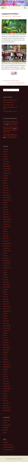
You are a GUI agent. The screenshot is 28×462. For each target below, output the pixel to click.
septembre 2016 (7, 366)
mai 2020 (5, 294)
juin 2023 (5, 229)
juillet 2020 (5, 289)
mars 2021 (5, 277)
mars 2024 (5, 212)
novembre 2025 (6, 168)
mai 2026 (5, 154)
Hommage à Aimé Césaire (10, 80)
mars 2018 (5, 340)
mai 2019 (5, 316)
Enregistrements (7, 425)
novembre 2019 (6, 306)
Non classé (5, 430)
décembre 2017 (6, 347)
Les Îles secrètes (13, 124)
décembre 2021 (6, 260)
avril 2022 (5, 255)
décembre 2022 (6, 243)
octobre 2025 (6, 171)
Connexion (5, 442)
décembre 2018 (6, 325)
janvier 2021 (6, 282)
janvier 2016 (6, 383)
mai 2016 (5, 374)
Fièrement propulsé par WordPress (14, 459)
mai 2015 (5, 395)
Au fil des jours (17, 16)
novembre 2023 (6, 221)
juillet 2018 (5, 333)
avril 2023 (5, 234)
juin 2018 (5, 335)
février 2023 (6, 238)
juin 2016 (5, 371)
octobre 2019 (6, 308)
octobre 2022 (6, 248)
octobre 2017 (6, 350)
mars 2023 (5, 236)
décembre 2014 (6, 408)
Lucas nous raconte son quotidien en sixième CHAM (11, 130)
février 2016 (6, 381)
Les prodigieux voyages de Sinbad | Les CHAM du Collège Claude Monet (11, 123)
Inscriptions (6, 427)
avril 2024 (5, 209)
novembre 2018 (6, 328)
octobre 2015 (6, 391)
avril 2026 (5, 156)
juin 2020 (5, 292)
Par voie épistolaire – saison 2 (10, 111)
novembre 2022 (6, 246)
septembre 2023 (7, 226)
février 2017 (6, 359)
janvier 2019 (6, 323)
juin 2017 (5, 354)
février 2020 (6, 301)
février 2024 (6, 214)
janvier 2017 (6, 362)
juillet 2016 (5, 369)
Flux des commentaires (8, 447)
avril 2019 (5, 318)
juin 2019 (5, 313)
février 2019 (6, 321)
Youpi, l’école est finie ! (8, 105)
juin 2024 (5, 204)
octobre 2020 (6, 287)
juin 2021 (5, 270)
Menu (3, 8)
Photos (4, 432)
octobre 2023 (6, 224)
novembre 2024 (6, 197)
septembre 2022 (7, 250)
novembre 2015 (6, 388)
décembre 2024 (6, 195)
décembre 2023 (6, 219)
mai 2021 (5, 272)
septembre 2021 (7, 267)
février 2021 (6, 279)
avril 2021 (5, 275)
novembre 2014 (6, 410)
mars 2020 (5, 299)
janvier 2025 (6, 192)
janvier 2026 (6, 163)
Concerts (5, 422)
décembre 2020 (6, 284)
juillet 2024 (5, 202)
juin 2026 (5, 151)
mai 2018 (5, 337)
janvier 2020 (6, 304)
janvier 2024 (6, 217)
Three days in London (10, 137)
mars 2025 (5, 188)
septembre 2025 (7, 173)
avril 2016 (5, 376)
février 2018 (6, 342)
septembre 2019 (7, 311)
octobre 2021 (6, 265)
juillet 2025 (5, 178)
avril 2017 (5, 357)
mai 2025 (5, 183)
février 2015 (6, 403)
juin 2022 (5, 253)
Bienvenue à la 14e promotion (10, 100)
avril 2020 (5, 296)
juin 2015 (5, 393)
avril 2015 (5, 398)
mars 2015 (5, 400)
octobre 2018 (6, 330)
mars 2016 (5, 379)
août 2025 (5, 175)
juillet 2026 (5, 149)
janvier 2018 (6, 345)
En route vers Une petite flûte (16, 83)
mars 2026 (5, 159)
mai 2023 (5, 231)
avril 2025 (5, 185)
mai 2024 (5, 207)
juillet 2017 (5, 352)
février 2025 (6, 190)
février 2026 (6, 161)
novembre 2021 (6, 263)
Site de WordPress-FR (8, 449)
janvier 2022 (6, 258)
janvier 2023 (6, 241)
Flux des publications (8, 444)
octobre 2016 (6, 364)
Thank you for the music (8, 102)
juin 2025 (5, 180)
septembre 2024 (7, 200)
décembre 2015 (6, 386)
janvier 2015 (6, 405)
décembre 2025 (6, 166)
